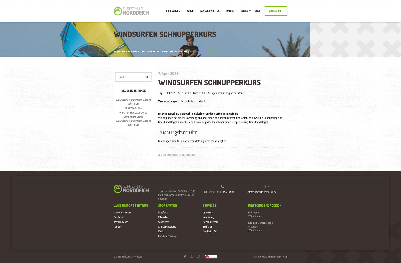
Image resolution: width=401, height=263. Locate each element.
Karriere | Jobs (121, 221)
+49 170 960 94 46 (225, 192)
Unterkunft (276, 10)
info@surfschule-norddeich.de (261, 192)
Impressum (275, 256)
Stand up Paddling (167, 236)
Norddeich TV (209, 231)
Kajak (161, 231)
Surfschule (173, 10)
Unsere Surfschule (122, 212)
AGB (285, 256)
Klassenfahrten (209, 10)
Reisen (244, 10)
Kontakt (117, 226)
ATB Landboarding (167, 226)
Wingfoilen (163, 212)
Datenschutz (260, 256)
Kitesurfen (163, 217)
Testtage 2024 (133, 108)
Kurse (190, 10)
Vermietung (208, 217)
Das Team (118, 217)
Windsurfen (163, 221)
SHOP (257, 10)
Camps (230, 10)
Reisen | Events (210, 221)
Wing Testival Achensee (133, 112)
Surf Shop (208, 226)
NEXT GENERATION (133, 117)
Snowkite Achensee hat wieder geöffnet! (133, 102)
